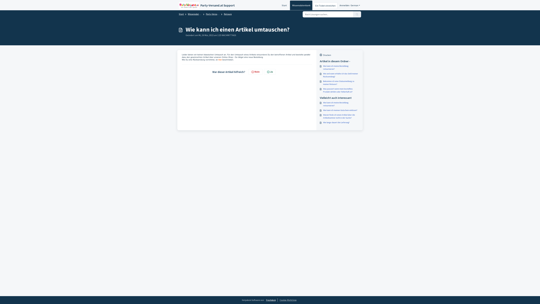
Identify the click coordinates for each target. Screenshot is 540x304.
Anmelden (344, 5)
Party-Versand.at (214, 14)
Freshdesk (271, 300)
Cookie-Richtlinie (288, 300)
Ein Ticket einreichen (325, 5)
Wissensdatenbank (301, 5)
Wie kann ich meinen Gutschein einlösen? (340, 110)
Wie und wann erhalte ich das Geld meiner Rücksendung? (340, 75)
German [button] (354, 5)
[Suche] (357, 14)
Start (284, 5)
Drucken (327, 55)
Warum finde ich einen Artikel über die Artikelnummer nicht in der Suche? (339, 116)
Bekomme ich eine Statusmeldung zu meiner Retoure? (338, 82)
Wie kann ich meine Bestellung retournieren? (335, 67)
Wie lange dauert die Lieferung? (336, 122)
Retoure (228, 14)
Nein (257, 71)
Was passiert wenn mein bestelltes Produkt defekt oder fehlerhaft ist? (338, 90)
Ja (271, 71)
